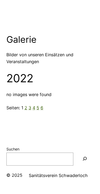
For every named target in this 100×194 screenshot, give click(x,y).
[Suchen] (85, 159)
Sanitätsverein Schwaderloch (58, 175)
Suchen (12, 149)
